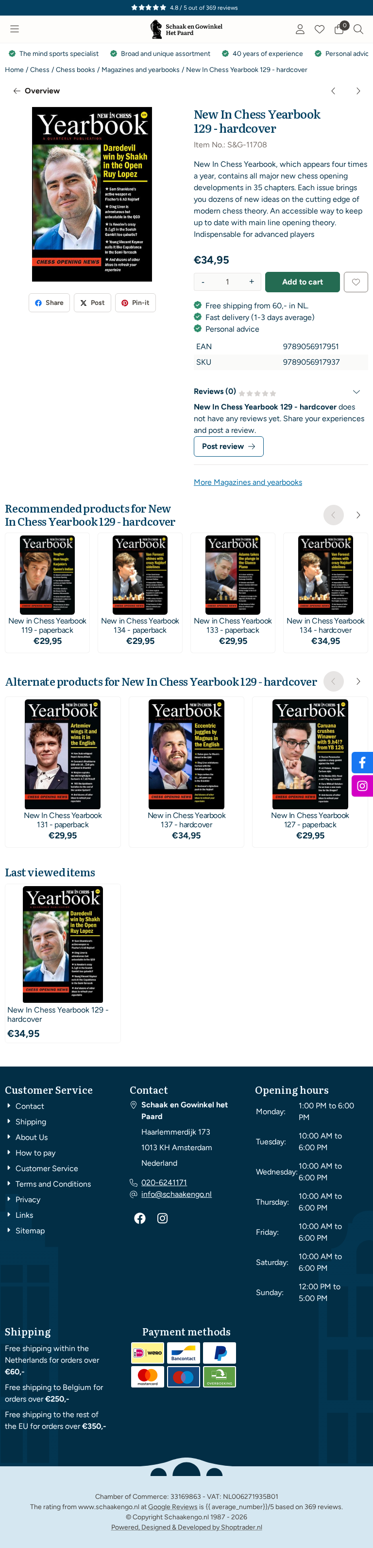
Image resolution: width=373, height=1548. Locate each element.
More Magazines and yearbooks (248, 482)
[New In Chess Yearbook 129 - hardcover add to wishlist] (356, 282)
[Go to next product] (358, 91)
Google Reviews (173, 1507)
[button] (14, 29)
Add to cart (302, 281)
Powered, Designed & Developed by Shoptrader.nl (186, 1527)
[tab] (281, 391)
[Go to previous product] (333, 91)
